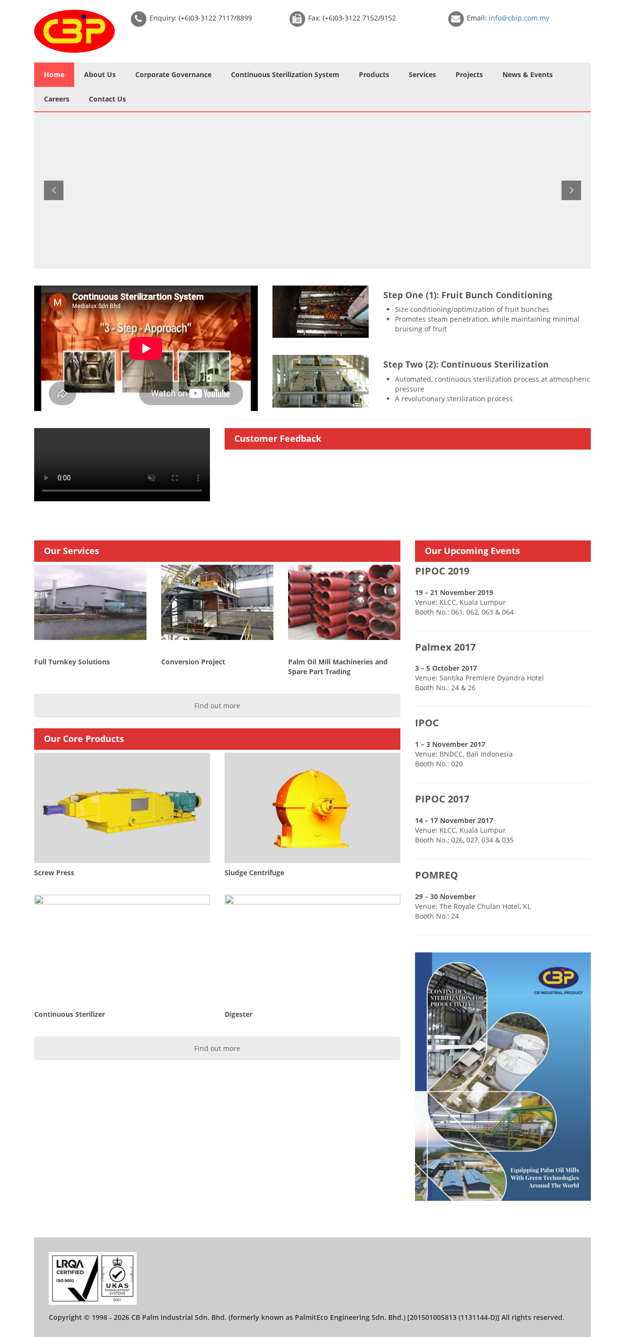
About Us (100, 74)
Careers (56, 98)
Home (54, 74)
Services (422, 74)
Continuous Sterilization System (285, 74)
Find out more (217, 705)
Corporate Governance (173, 74)
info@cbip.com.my (519, 17)
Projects (469, 74)
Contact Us (107, 98)
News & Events (527, 74)
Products (374, 74)
